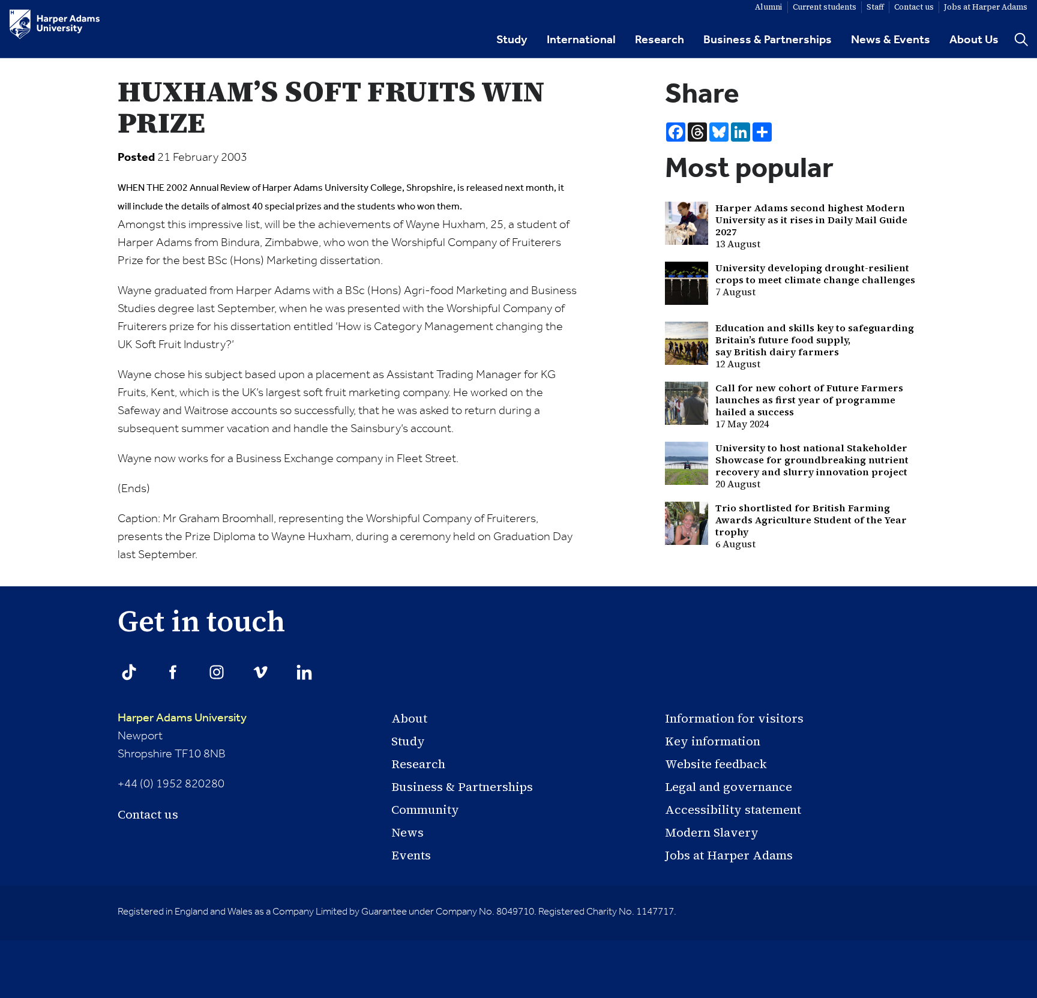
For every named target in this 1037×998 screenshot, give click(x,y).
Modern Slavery (712, 832)
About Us (974, 40)
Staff (875, 7)
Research (659, 40)
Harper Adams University (182, 718)
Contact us (148, 814)
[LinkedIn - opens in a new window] (304, 672)
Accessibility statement (733, 809)
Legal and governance (728, 786)
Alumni (769, 7)
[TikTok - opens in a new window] (129, 672)
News (407, 832)
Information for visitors (734, 718)
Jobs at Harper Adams (729, 855)
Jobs (985, 7)
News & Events (890, 40)
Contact (914, 7)
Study (512, 40)
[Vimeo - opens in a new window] (260, 672)
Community (425, 809)
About (409, 718)
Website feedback (716, 764)
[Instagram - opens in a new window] (216, 672)
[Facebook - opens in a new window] (173, 672)
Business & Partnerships (767, 40)
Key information (712, 741)
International (581, 40)
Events (411, 855)
